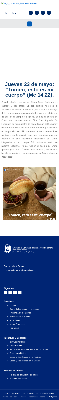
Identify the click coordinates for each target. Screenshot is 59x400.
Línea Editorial (16, 345)
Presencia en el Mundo (20, 316)
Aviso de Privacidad (18, 378)
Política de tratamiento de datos (24, 375)
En (6, 13)
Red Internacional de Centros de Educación (29, 349)
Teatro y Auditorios (18, 353)
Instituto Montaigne (18, 342)
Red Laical (14, 328)
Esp (14, 13)
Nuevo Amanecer (17, 324)
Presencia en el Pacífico (20, 313)
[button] (29, 23)
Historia (13, 305)
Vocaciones (15, 320)
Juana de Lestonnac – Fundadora (24, 309)
